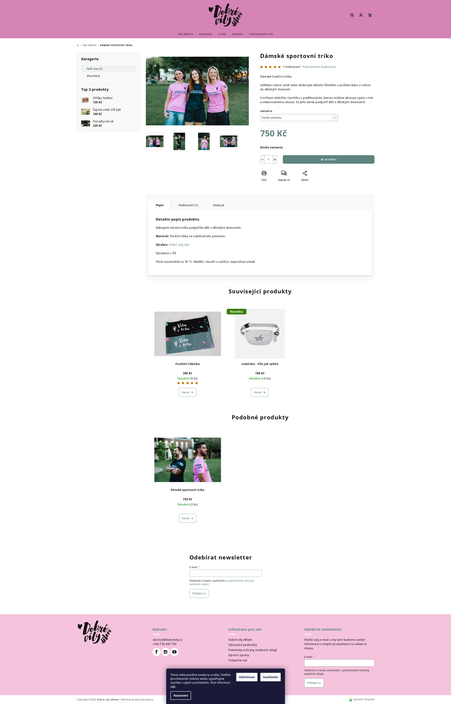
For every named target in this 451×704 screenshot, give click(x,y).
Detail (185, 392)
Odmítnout (247, 677)
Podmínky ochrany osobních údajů (252, 650)
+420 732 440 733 (165, 644)
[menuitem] (185, 34)
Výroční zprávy (238, 655)
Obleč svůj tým (179, 245)
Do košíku (330, 159)
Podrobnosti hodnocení (319, 67)
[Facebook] (157, 652)
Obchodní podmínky (242, 645)
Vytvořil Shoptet (363, 699)
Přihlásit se (199, 593)
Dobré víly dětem (240, 640)
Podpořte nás (238, 660)
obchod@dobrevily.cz (168, 640)
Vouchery (93, 76)
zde (172, 686)
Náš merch (95, 69)
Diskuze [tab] (218, 205)
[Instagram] (165, 652)
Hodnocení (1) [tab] (188, 205)
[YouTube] (174, 652)
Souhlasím (270, 677)
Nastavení (180, 695)
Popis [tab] (160, 205)
